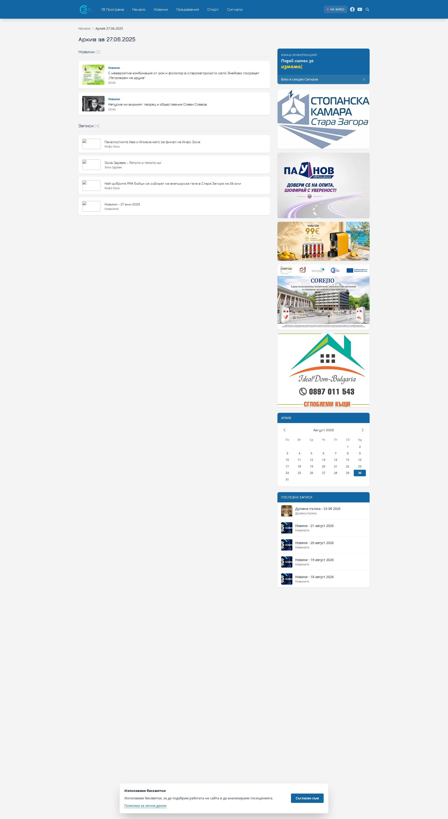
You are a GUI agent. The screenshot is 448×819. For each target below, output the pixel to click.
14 (335, 460)
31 (287, 479)
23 (359, 466)
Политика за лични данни (145, 805)
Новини (161, 9)
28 (335, 473)
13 (323, 460)
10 (287, 460)
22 (347, 466)
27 (323, 473)
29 (347, 473)
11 (299, 460)
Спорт (213, 9)
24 (287, 473)
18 (299, 466)
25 (299, 473)
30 (359, 473)
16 (359, 460)
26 (311, 473)
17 (287, 466)
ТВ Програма (112, 9)
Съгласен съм (307, 798)
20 (323, 466)
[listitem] (335, 9)
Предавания (187, 9)
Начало (139, 9)
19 (311, 466)
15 (347, 460)
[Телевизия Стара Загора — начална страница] (85, 9)
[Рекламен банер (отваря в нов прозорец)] (323, 119)
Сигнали (235, 9)
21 (335, 466)
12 (311, 460)
